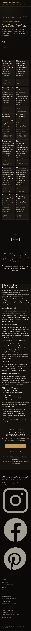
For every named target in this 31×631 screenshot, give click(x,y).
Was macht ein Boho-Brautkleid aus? (14, 392)
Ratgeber (17, 463)
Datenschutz (21, 626)
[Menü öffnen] (27, 3)
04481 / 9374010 (6, 601)
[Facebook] (15, 530)
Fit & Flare (24, 457)
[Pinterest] (15, 559)
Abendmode (15, 459)
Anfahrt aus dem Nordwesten (15, 461)
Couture (4, 579)
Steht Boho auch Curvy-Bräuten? (13, 411)
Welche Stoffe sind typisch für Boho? (14, 413)
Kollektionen (16, 17)
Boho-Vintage (5, 582)
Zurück (5, 47)
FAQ (28, 626)
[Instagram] (15, 500)
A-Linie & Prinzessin (15, 457)
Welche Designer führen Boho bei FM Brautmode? (13, 417)
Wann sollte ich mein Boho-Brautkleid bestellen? (14, 421)
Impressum (12, 626)
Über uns (5, 461)
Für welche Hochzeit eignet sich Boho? (14, 409)
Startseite (5, 17)
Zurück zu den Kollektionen (16, 281)
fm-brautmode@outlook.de (9, 603)
